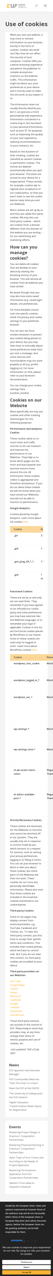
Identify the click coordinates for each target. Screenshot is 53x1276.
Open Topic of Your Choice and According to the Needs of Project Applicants (26, 1161)
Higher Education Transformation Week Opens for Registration (25, 1106)
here (25, 521)
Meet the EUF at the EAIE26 (24, 1088)
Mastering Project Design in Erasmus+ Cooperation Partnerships (24, 1136)
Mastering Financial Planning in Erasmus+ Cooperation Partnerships (26, 1148)
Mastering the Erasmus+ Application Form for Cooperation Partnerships (23, 1174)
